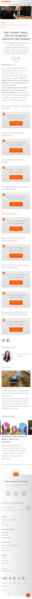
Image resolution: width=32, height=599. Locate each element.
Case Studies (5, 535)
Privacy (26, 583)
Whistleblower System (7, 571)
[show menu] (28, 5)
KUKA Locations (6, 563)
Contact (4, 522)
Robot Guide (5, 532)
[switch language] (17, 5)
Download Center (6, 550)
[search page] (10, 5)
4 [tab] (16, 464)
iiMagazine (4, 22)
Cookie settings (5, 586)
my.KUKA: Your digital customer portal (11, 545)
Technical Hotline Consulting (8, 520)
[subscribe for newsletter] (28, 508)
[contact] (14, 5)
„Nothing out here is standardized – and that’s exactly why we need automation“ (15, 393)
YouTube (4, 93)
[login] (21, 5)
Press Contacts (5, 525)
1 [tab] (3, 464)
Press (3, 565)
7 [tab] (28, 464)
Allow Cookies (16, 123)
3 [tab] (11, 464)
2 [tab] (7, 464)
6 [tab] (24, 464)
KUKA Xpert (4, 548)
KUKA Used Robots (6, 537)
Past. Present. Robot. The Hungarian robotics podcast (15, 26)
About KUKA (5, 560)
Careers (3, 558)
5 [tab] (20, 464)
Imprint (20, 583)
